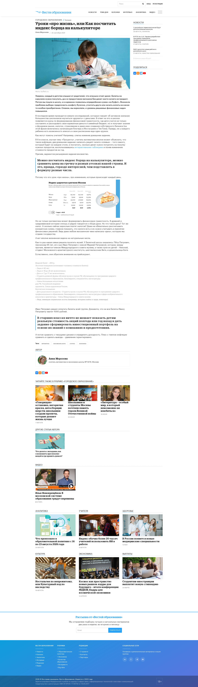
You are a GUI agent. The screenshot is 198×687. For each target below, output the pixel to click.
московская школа (59, 343)
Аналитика (141, 12)
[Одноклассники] (40, 372)
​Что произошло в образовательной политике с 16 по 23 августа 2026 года (55, 541)
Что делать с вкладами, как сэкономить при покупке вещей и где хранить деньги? (48, 453)
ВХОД (149, 4)
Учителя (145, 44)
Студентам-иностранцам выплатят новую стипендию (140, 583)
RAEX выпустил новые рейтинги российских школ (144, 50)
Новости (92, 12)
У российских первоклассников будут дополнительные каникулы (147, 28)
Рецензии (40, 662)
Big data (61, 667)
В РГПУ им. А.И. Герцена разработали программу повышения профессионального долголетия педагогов (146, 39)
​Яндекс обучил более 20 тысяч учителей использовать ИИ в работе (98, 541)
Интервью (127, 12)
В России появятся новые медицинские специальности (141, 540)
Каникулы (146, 31)
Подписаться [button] (115, 630)
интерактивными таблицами (88, 146)
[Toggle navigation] (160, 12)
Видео (152, 12)
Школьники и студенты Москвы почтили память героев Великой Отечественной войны (82, 408)
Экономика (62, 656)
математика (45, 343)
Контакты (83, 654)
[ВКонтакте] (36, 372)
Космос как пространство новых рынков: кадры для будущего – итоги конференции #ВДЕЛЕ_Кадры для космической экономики (99, 587)
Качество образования (151, 53)
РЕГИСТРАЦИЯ (158, 4)
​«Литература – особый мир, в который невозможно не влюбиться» (114, 406)
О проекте (84, 651)
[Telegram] (43, 372)
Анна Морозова (42, 32)
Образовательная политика (64, 652)
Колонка (68, 20)
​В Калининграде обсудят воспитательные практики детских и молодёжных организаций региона (146, 60)
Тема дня (104, 12)
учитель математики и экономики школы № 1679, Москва (74, 361)
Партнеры (84, 657)
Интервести (62, 664)
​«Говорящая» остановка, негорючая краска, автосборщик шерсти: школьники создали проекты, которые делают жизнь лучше (49, 411)
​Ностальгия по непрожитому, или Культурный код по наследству (54, 584)
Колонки (116, 12)
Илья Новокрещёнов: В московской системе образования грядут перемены (54, 496)
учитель (72, 343)
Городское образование (48, 19)
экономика (82, 343)
